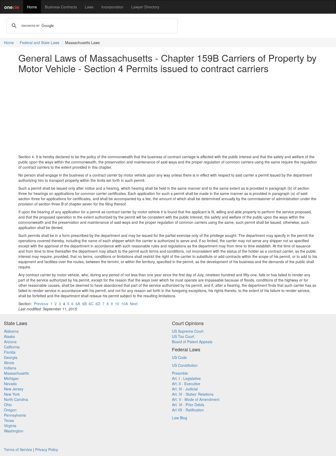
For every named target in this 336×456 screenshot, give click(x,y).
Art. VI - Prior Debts (188, 404)
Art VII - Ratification (188, 409)
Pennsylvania (15, 415)
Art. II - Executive (186, 383)
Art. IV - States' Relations (192, 394)
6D (98, 303)
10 (117, 303)
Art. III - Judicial (185, 388)
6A (78, 303)
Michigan (11, 378)
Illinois (9, 362)
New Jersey (13, 388)
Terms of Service (18, 449)
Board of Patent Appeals (192, 341)
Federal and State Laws (39, 42)
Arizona (10, 341)
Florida (9, 352)
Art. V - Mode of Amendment (195, 399)
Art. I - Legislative (186, 378)
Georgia (10, 357)
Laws (89, 6)
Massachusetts (16, 373)
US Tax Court (183, 336)
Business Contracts (61, 6)
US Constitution (185, 365)
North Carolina (16, 399)
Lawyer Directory (145, 6)
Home (32, 6)
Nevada (10, 383)
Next (134, 303)
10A (124, 303)
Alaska (9, 336)
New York (12, 394)
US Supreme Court (187, 331)
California (12, 346)
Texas (9, 420)
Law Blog (179, 417)
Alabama (11, 331)
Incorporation (112, 6)
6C (91, 303)
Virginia (10, 425)
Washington (13, 430)
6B (84, 303)
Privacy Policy (46, 449)
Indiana (10, 367)
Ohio (8, 404)
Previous (41, 303)
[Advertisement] (168, 113)
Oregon (10, 409)
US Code (179, 357)
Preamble (180, 373)
